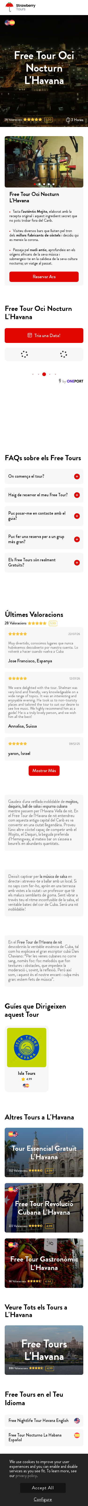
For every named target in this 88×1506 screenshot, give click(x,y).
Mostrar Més (44, 770)
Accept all (43, 1487)
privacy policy (26, 1476)
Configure (43, 1499)
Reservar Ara (44, 276)
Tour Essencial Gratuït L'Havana (44, 1152)
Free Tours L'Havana (44, 1350)
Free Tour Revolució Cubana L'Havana (44, 1208)
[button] (35, 184)
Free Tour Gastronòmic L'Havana (44, 1263)
